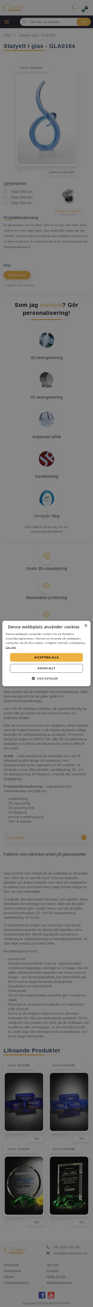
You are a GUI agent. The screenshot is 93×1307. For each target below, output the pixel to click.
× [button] (85, 625)
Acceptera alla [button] (46, 657)
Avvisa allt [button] (46, 668)
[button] (46, 678)
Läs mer (11, 647)
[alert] (46, 653)
